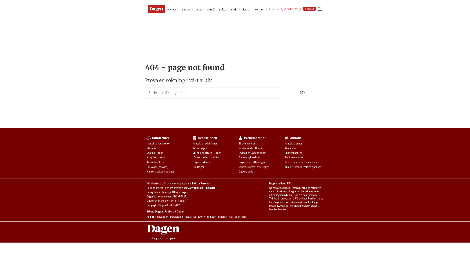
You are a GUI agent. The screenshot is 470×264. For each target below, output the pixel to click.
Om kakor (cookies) (157, 167)
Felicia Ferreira (201, 183)
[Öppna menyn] (320, 9)
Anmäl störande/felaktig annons (303, 167)
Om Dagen (199, 167)
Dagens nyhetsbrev (249, 157)
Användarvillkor (155, 162)
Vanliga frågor (155, 152)
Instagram (176, 216)
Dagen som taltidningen (251, 162)
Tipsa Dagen (200, 148)
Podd (234, 9)
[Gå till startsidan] (156, 9)
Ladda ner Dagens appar (252, 152)
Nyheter (172, 9)
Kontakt (259, 9)
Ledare (186, 9)
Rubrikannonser (293, 152)
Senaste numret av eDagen (253, 167)
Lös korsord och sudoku (206, 157)
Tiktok (187, 216)
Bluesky (222, 216)
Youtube (197, 216)
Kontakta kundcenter (159, 143)
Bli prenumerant (247, 143)
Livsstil (246, 9)
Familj (211, 9)
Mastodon (234, 216)
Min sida (151, 148)
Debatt (199, 9)
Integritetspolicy (156, 157)
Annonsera (291, 148)
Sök (302, 93)
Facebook (162, 216)
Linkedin (211, 216)
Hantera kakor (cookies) (160, 171)
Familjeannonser (294, 157)
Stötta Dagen (155, 211)
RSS (244, 216)
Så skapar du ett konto (251, 148)
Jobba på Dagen (174, 211)
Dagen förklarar (202, 162)
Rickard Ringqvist (204, 187)
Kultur (223, 9)
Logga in (309, 9)
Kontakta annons (294, 143)
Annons (274, 9)
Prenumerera (291, 9)
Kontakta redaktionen (205, 143)
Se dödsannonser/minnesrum (301, 162)
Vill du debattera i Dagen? (208, 152)
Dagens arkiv (245, 171)
